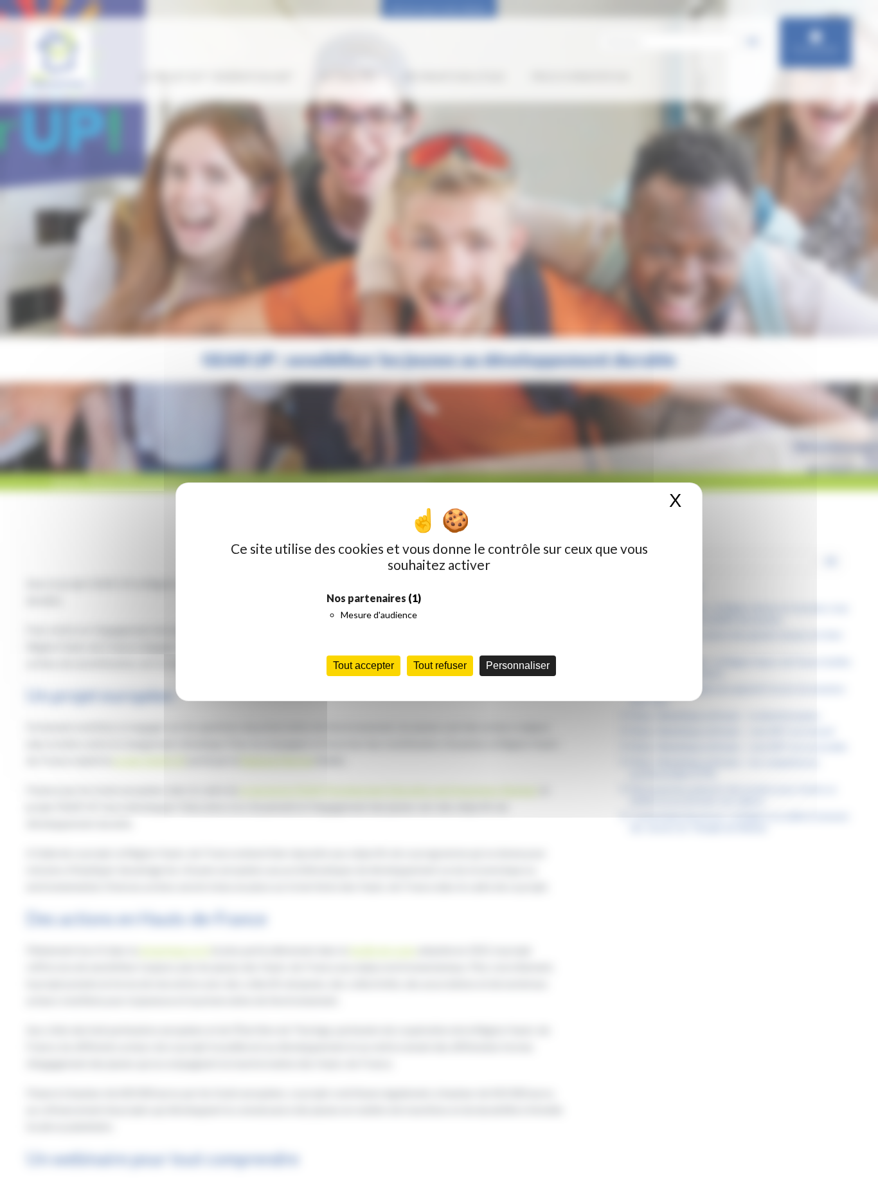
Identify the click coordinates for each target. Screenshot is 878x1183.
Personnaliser (518, 665)
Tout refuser (440, 665)
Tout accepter (363, 665)
